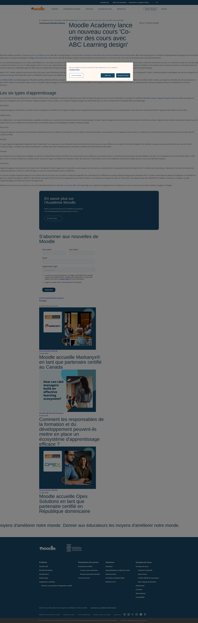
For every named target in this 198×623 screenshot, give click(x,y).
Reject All (107, 75)
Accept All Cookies (123, 75)
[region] (99, 71)
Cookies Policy (74, 70)
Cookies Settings (76, 75)
